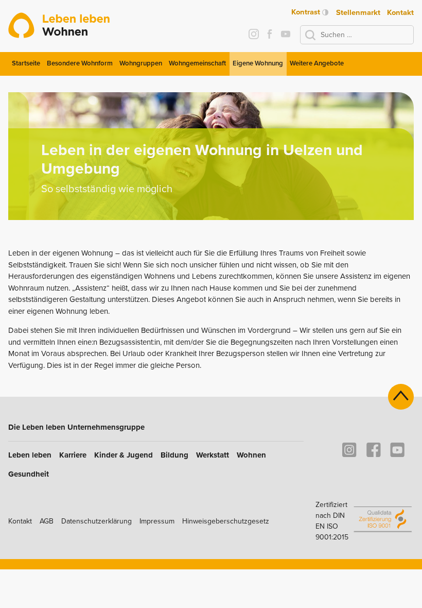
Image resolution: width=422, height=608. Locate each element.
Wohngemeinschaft (197, 63)
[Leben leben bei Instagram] (253, 35)
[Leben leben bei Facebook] (269, 35)
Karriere (72, 455)
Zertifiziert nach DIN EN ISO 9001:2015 (331, 521)
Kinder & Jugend (123, 455)
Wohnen (251, 455)
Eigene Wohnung (258, 63)
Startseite (26, 63)
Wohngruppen (140, 63)
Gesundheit (28, 474)
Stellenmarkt (358, 12)
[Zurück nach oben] (401, 397)
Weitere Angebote (317, 63)
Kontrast (306, 12)
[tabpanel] (211, 156)
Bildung (174, 455)
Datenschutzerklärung (96, 521)
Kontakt (400, 12)
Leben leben (29, 455)
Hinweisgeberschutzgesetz (225, 521)
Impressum (156, 521)
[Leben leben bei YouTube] (285, 35)
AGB (47, 521)
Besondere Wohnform (80, 63)
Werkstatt (212, 455)
